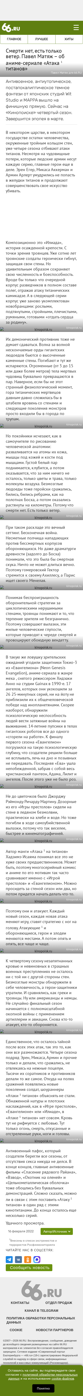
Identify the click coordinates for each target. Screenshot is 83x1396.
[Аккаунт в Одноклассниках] (27, 1259)
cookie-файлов (63, 1378)
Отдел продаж (58, 1303)
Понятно (43, 1388)
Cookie (16, 1330)
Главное (14, 39)
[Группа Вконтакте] (18, 1259)
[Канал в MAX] (36, 1259)
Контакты (20, 1303)
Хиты (69, 39)
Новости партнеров (54, 1330)
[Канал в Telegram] (9, 1259)
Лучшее (41, 39)
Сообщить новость (30, 1267)
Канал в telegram (41, 1310)
